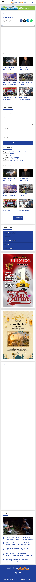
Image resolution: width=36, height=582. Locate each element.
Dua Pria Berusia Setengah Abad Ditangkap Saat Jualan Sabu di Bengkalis (19, 554)
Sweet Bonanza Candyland (17, 152)
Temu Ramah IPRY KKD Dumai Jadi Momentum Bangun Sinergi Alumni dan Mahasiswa (10, 98)
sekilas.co (7, 237)
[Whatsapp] (31, 20)
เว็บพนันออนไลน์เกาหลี (16, 161)
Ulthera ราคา (13, 153)
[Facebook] (16, 572)
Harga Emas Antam (10, 233)
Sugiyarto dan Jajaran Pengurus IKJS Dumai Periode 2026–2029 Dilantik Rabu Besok (25, 68)
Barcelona (7, 244)
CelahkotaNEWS (7, 21)
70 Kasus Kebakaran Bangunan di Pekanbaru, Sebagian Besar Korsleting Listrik (25, 83)
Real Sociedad (8, 248)
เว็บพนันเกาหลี (13, 159)
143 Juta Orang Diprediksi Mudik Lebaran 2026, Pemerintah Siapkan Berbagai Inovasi (25, 98)
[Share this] (21, 20)
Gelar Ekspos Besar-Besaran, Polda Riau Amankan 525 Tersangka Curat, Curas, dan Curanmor (10, 83)
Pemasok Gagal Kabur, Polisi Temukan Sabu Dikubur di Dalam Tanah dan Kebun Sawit (19, 538)
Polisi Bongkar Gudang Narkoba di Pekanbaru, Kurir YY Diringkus (17, 549)
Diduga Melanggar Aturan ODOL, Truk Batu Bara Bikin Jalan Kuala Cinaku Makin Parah (10, 68)
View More (18, 218)
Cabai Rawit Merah (10, 240)
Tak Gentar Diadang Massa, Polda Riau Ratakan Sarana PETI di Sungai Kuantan (18, 543)
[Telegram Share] (27, 20)
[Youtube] (20, 572)
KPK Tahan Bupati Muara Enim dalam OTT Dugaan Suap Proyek (19, 560)
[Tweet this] (24, 20)
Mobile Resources (14, 157)
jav (10, 155)
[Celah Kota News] (18, 2)
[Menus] (3, 2)
